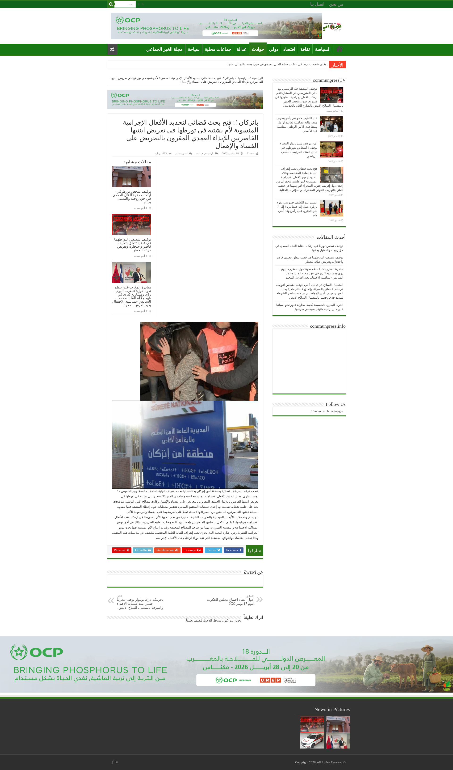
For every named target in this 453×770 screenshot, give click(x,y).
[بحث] (110, 4)
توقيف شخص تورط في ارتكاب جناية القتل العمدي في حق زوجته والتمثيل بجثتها (277, 64)
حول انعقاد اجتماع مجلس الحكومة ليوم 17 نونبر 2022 (230, 600)
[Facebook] (138, 4)
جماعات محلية (218, 49)
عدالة (242, 49)
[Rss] (143, 4)
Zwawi (250, 153)
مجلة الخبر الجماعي (164, 49)
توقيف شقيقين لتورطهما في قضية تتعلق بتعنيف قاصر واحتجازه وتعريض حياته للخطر (132, 244)
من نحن (336, 4)
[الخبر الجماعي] (332, 25)
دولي (273, 49)
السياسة (323, 49)
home (339, 49)
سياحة (194, 49)
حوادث (258, 49)
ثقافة (305, 49)
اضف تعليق (181, 153)
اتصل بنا (317, 4)
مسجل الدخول (212, 620)
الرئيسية (257, 78)
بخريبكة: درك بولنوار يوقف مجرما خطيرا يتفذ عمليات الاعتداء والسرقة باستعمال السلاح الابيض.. (140, 602)
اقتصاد (289, 49)
